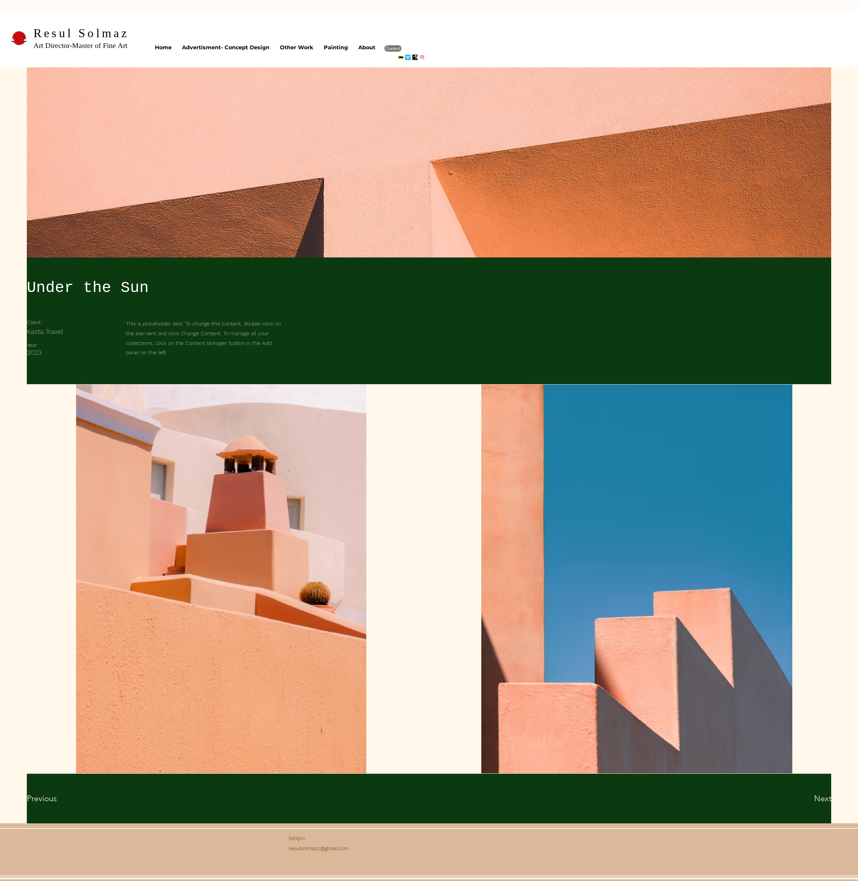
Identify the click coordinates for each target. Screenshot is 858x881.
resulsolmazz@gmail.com (319, 848)
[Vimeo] (408, 57)
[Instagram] (422, 57)
